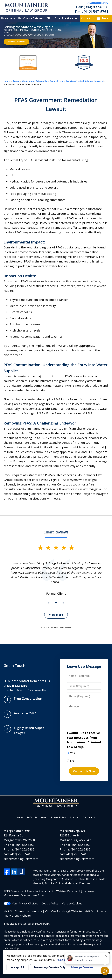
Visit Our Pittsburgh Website (63, 911)
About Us (15, 18)
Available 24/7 (98, 3)
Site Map (74, 817)
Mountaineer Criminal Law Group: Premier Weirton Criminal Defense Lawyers (62, 81)
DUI (48, 18)
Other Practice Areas (67, 18)
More (105, 18)
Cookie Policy (50, 903)
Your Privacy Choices (25, 903)
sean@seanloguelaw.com (21, 859)
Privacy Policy (58, 817)
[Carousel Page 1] (48, 602)
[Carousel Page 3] (63, 602)
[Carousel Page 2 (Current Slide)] (56, 602)
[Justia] (21, 871)
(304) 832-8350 (96, 7)
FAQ (29, 817)
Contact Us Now (16, 41)
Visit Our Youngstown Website (23, 911)
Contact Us (87, 18)
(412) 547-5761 (96, 11)
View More (56, 614)
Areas (16, 81)
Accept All (17, 967)
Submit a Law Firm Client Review (56, 627)
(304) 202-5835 (24, 849)
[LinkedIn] (14, 871)
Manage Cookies (72, 903)
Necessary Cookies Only (49, 967)
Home (4, 18)
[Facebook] (7, 871)
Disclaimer (41, 817)
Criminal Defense (33, 18)
